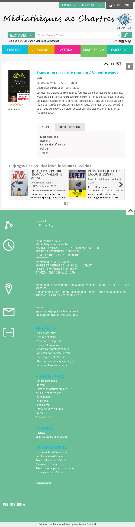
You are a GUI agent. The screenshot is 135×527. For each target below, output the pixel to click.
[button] (19, 85)
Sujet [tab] (45, 127)
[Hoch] (130, 211)
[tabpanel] (67, 134)
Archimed (60, 524)
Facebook (41, 221)
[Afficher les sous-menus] (74, 5)
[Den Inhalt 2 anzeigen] (69, 203)
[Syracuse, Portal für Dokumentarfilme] (67, 20)
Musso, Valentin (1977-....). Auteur (57, 83)
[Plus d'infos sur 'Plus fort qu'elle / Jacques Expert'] (77, 183)
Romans (45, 140)
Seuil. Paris (64, 88)
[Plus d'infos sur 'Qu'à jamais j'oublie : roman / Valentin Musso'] (19, 183)
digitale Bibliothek (88, 524)
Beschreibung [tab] (70, 127)
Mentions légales (14, 504)
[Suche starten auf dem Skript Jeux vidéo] (126, 35)
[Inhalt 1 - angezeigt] (65, 203)
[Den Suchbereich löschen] (120, 35)
